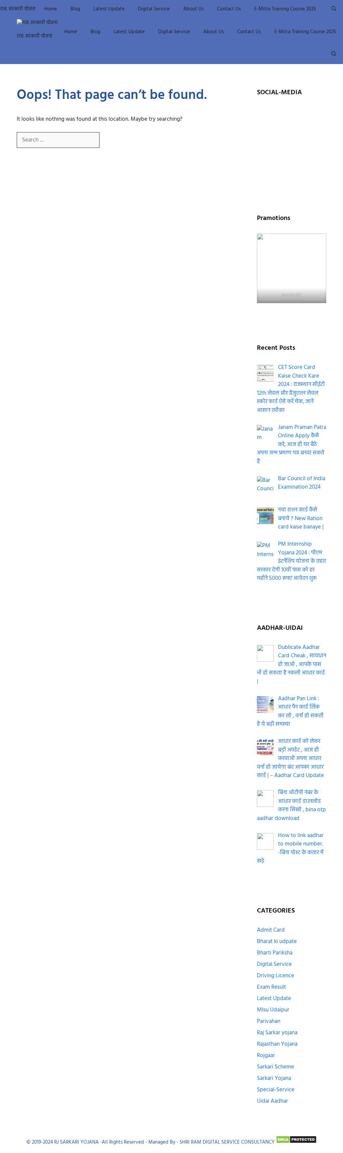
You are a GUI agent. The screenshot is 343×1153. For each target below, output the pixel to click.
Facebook (291, 115)
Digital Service (154, 9)
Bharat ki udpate (277, 941)
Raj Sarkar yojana (277, 1032)
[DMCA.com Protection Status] (296, 1142)
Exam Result (271, 987)
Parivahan (268, 1021)
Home (50, 9)
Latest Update (109, 9)
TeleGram (291, 166)
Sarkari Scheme (275, 1067)
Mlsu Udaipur (273, 1009)
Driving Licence (275, 975)
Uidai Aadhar (272, 1101)
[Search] (110, 140)
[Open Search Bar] (334, 9)
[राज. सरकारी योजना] (37, 23)
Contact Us (229, 9)
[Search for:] (59, 140)
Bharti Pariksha (274, 952)
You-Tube (291, 149)
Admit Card (271, 930)
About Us (193, 9)
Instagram (291, 132)
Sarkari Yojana (274, 1078)
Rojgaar (266, 1055)
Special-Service (275, 1089)
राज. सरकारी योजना (18, 9)
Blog (75, 9)
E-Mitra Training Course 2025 (285, 9)
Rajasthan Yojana (277, 1044)
